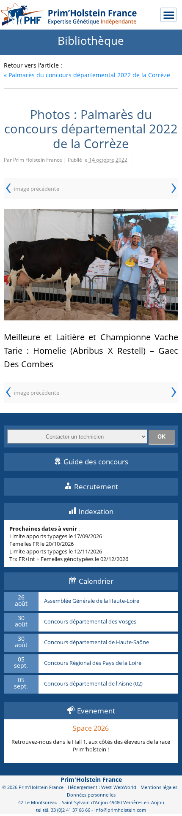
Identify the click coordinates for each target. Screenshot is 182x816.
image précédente (36, 188)
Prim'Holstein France (91, 779)
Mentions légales (159, 787)
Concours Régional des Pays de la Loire (92, 663)
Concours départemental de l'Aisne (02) (93, 683)
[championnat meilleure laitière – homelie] (91, 264)
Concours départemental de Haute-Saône (96, 642)
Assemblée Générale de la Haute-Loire (91, 601)
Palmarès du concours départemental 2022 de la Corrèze (87, 75)
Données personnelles (91, 795)
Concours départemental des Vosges (90, 621)
